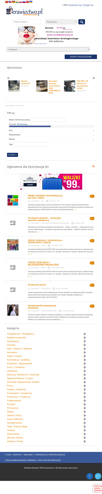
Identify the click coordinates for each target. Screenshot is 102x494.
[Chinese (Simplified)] (6, 2)
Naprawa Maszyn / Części (20, 378)
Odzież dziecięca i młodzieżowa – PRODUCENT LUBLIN (45, 241)
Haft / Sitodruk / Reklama (19, 348)
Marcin (43, 267)
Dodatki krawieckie (16, 337)
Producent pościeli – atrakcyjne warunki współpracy (44, 219)
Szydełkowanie (14, 423)
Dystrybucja (35, 201)
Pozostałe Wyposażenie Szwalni (23, 382)
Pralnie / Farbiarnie (16, 389)
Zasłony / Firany (15, 441)
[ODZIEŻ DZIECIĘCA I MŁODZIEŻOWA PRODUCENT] (12, 272)
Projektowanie (14, 400)
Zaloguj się (88, 5)
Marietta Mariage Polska (49, 311)
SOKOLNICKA (45, 288)
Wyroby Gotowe (15, 437)
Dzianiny (11, 345)
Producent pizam (37, 284)
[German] (13, 2)
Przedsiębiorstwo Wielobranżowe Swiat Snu (55, 223)
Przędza (11, 404)
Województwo (14, 135)
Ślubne (10, 411)
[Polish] (20, 2)
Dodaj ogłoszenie (81, 57)
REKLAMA (28, 455)
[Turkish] (27, 2)
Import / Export (14, 356)
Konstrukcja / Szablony (18, 360)
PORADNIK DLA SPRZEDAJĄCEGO (50, 455)
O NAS (8, 455)
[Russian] (24, 2)
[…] (74, 210)
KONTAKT (17, 455)
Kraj (10, 130)
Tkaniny (11, 430)
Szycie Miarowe (15, 419)
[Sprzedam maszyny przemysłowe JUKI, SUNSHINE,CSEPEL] (27, 91)
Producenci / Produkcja (18, 397)
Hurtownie (12, 352)
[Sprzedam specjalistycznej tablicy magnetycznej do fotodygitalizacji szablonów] (83, 91)
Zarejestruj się (74, 5)
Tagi (10, 144)
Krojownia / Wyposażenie (19, 363)
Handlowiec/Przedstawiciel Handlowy (42, 306)
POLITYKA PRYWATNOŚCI (49, 460)
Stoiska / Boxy (14, 415)
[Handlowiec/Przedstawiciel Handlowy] (12, 315)
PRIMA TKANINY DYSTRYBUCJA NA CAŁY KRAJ (45, 197)
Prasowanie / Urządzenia (19, 393)
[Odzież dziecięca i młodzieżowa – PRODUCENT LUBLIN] (12, 250)
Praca (10, 386)
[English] (10, 2)
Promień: (13, 124)
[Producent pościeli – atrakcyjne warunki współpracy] (12, 228)
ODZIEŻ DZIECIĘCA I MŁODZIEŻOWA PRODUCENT (43, 263)
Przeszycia (12, 408)
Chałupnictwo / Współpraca (20, 334)
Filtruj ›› (12, 155)
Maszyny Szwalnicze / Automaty (23, 374)
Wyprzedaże (13, 434)
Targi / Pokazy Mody (17, 426)
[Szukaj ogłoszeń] (81, 21)
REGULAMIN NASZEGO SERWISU (21, 460)
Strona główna (10, 105)
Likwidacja (12, 371)
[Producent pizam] (12, 294)
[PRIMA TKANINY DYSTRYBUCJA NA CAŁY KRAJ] (12, 205)
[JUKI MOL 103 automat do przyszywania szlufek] (55, 91)
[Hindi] (17, 2)
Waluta (12, 139)
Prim (42, 201)
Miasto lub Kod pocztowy (19, 120)
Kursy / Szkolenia (16, 367)
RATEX (43, 245)
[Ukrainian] (30, 2)
